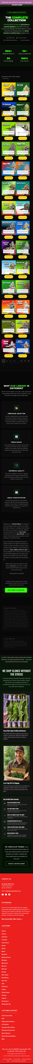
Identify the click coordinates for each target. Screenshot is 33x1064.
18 (28, 361)
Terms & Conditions (7, 1059)
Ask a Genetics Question (16, 590)
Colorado (4, 939)
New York (4, 980)
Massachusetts (6, 957)
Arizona (4, 934)
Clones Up (13, 566)
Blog (3, 1039)
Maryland (4, 954)
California (4, 937)
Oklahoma (5, 986)
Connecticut (5, 942)
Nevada (4, 972)
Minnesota (5, 963)
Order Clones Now (7, 1015)
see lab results (28, 659)
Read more (8, 99)
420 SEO (21, 573)
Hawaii (4, 945)
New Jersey (5, 975)
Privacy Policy (17, 1059)
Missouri (4, 966)
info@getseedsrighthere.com (13, 891)
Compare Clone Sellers (8, 1027)
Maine (3, 951)
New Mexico (5, 977)
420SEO (11, 642)
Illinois (4, 948)
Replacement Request (8, 1021)
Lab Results (5, 1024)
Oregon (4, 989)
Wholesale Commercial (8, 1030)
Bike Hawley (4, 659)
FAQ (3, 1018)
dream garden (15, 557)
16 (21, 361)
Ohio (3, 983)
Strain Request (6, 1033)
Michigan (4, 960)
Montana (4, 969)
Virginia (4, 998)
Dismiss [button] (29, 2)
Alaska (4, 931)
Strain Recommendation (9, 1036)
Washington (5, 1001)
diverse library (25, 528)
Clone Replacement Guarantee (18, 1061)
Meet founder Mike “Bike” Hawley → (12, 919)
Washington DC (6, 1004)
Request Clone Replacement (16, 863)
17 (25, 361)
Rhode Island (5, 992)
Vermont (4, 995)
